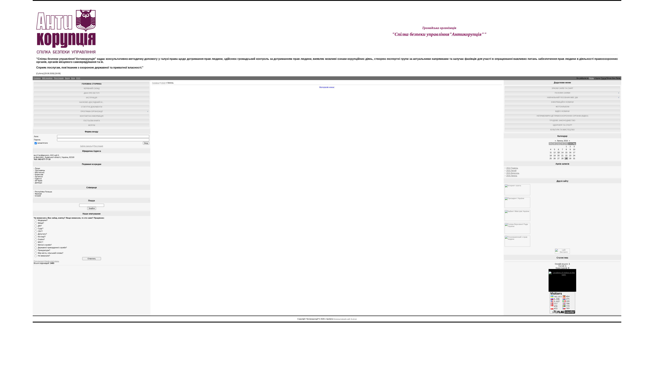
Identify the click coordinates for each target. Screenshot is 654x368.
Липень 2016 (562, 141)
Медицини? (43, 220)
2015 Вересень (512, 173)
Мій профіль (47, 78)
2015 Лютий (511, 171)
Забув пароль (86, 146)
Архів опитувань (52, 261)
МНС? (40, 242)
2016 (163, 83)
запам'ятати (42, 143)
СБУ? (40, 231)
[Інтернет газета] (517, 195)
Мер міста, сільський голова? (50, 253)
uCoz (354, 319)
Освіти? (41, 239)
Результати (38, 261)
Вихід (67, 78)
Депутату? (42, 234)
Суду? (40, 228)
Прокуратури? (44, 250)
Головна (37, 78)
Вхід (73, 78)
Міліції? (41, 223)
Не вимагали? (44, 256)
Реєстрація (59, 78)
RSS (78, 78)
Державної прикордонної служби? (52, 248)
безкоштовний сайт (342, 319)
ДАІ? (40, 226)
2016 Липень (511, 176)
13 (558, 152)
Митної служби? (45, 245)
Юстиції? (41, 237)
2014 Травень (512, 168)
